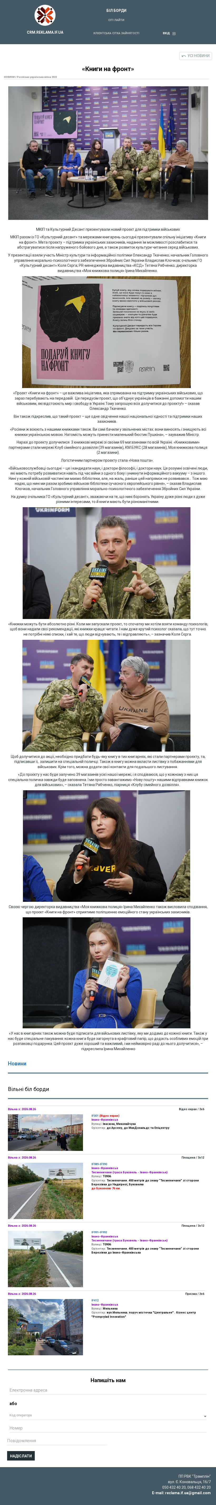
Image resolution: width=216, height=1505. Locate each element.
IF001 (95, 1116)
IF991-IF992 (99, 1232)
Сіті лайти (116, 20)
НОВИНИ (9, 77)
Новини (17, 1063)
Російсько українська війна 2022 (37, 77)
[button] (108, 1416)
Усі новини (199, 56)
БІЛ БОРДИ (116, 10)
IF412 (95, 1300)
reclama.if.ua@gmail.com (188, 1493)
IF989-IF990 (99, 1164)
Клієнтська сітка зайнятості (116, 33)
